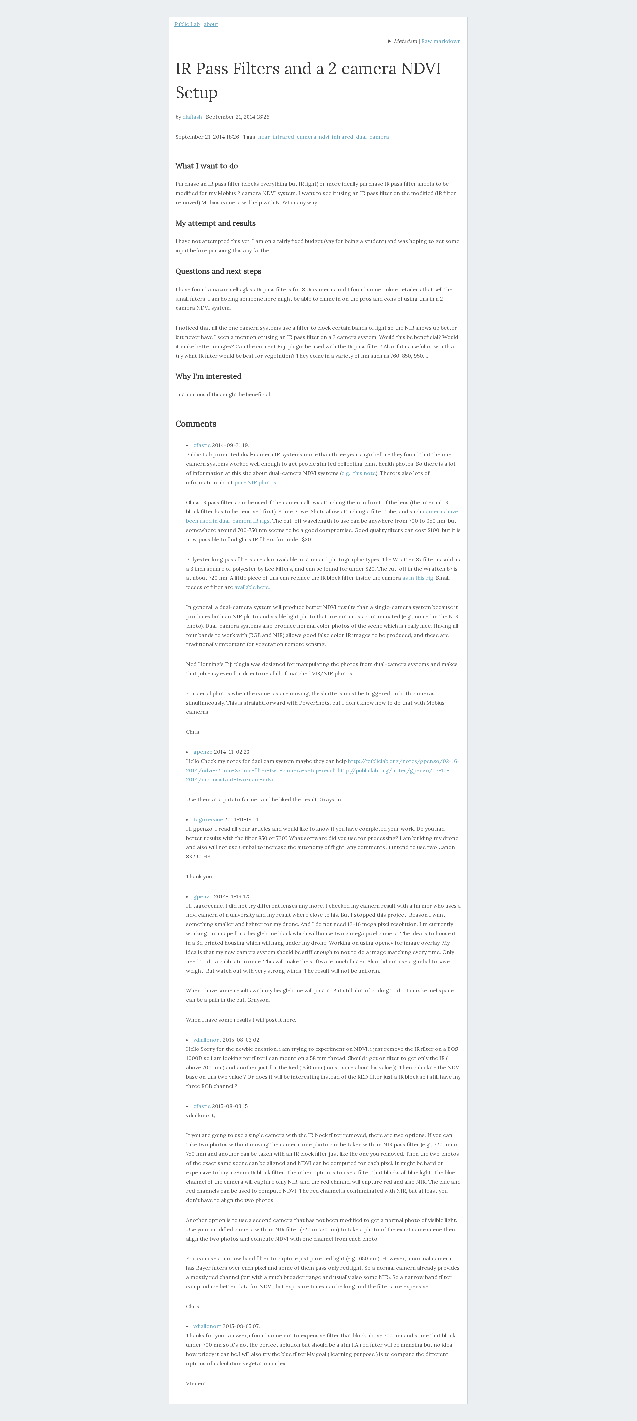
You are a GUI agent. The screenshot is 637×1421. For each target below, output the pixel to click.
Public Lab (187, 24)
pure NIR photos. (256, 482)
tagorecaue (208, 819)
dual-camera (372, 136)
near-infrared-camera (287, 136)
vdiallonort (207, 1039)
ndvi (324, 136)
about (211, 24)
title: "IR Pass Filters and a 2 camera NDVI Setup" (402, 42)
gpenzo (203, 751)
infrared (342, 136)
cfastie (202, 445)
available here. (252, 587)
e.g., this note (358, 473)
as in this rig (417, 578)
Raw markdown (441, 41)
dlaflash (192, 116)
